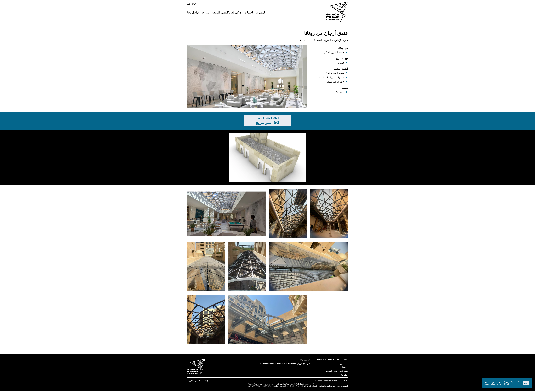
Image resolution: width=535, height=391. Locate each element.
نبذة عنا (206, 12)
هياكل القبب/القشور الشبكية (227, 12)
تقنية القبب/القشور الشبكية (337, 371)
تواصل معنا (193, 12)
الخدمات (249, 12)
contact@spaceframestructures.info (278, 363)
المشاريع (261, 12)
